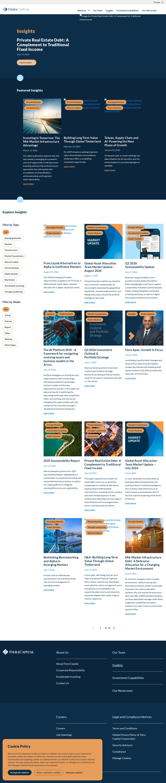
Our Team (97, 10)
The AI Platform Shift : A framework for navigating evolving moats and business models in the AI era (61, 357)
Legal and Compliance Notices (132, 717)
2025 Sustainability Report (62, 460)
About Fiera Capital (67, 663)
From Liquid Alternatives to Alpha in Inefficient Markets (62, 265)
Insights (109, 10)
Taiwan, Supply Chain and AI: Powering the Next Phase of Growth (122, 141)
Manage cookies (74, 772)
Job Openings (64, 734)
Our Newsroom (149, 10)
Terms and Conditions (124, 728)
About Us (62, 652)
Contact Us (62, 683)
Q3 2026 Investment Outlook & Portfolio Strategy (98, 353)
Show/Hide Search (161, 9)
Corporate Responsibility (70, 670)
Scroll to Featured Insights (20, 78)
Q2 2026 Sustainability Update (139, 265)
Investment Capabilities (127, 10)
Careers (61, 717)
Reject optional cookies (49, 772)
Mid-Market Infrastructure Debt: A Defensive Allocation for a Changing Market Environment (143, 563)
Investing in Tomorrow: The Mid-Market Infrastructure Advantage (41, 141)
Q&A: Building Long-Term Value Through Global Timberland (101, 560)
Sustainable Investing (68, 676)
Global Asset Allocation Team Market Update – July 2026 (141, 464)
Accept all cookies (19, 772)
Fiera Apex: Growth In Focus (144, 350)
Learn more (28, 62)
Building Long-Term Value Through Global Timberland (82, 139)
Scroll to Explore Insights (20, 199)
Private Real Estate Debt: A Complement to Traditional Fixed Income (102, 464)
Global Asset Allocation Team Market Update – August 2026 (100, 267)
